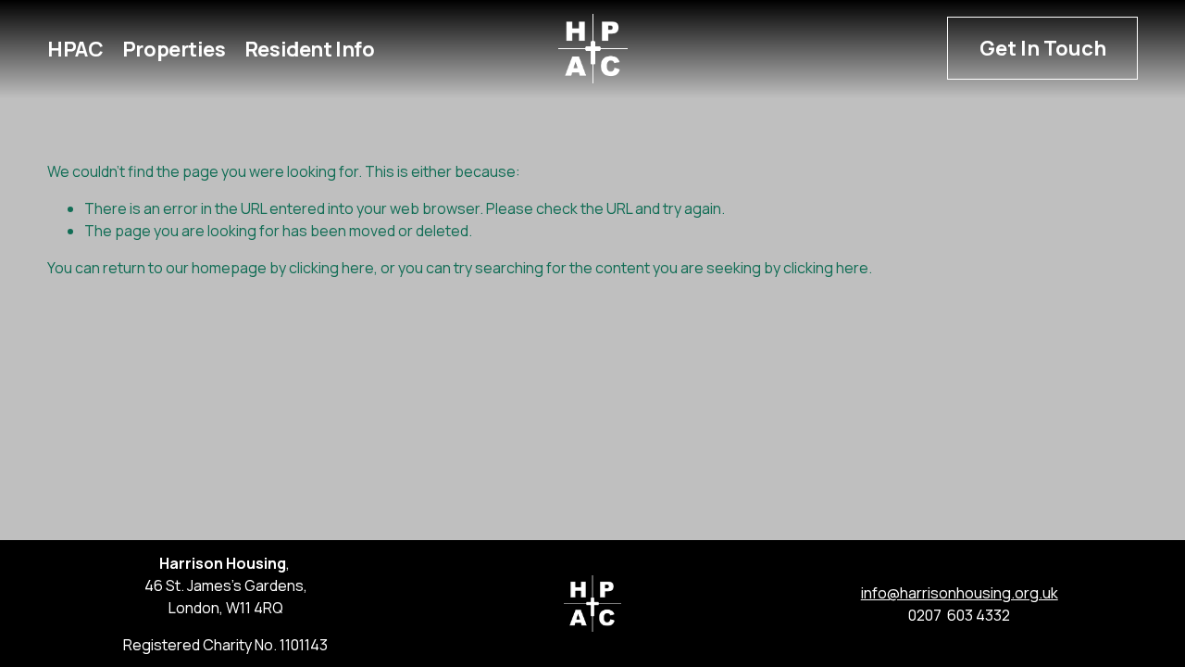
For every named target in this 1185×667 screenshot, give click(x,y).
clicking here (331, 268)
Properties (174, 48)
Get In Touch (1042, 47)
